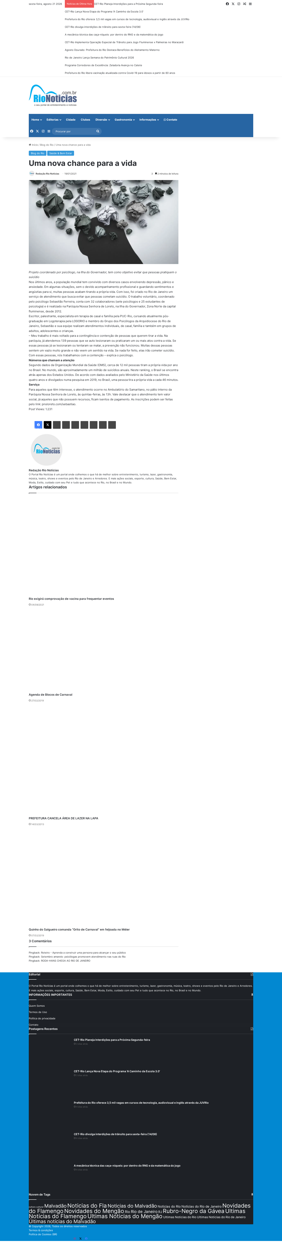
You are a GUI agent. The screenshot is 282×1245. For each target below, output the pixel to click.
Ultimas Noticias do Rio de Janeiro (221, 1217)
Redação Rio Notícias (47, 173)
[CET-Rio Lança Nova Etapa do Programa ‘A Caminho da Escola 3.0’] (50, 1083)
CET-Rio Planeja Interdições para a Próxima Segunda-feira (128, 3)
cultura (32, 1207)
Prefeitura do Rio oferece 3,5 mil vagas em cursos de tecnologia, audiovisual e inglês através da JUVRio (127, 19)
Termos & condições (41, 1230)
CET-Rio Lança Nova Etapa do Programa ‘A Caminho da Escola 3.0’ (104, 11)
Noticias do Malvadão (132, 1206)
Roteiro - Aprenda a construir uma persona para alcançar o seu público (83, 952)
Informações (147, 119)
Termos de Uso (38, 1012)
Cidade (70, 119)
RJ (160, 1212)
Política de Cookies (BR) (43, 1234)
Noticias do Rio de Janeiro (201, 1206)
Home (35, 119)
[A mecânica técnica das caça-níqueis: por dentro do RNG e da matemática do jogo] (50, 1178)
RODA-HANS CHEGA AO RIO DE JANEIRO (65, 960)
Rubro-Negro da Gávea (193, 1211)
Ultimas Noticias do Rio (179, 1217)
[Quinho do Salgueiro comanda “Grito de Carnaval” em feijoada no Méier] (103, 877)
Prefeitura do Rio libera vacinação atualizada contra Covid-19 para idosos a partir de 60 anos (120, 72)
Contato (171, 119)
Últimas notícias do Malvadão (62, 1221)
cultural (40, 1207)
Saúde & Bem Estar (60, 153)
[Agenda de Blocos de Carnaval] (103, 650)
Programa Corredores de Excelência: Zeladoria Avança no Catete (103, 65)
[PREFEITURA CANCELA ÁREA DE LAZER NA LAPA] (103, 760)
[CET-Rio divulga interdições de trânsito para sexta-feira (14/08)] (50, 1146)
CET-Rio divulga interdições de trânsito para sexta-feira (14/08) (103, 26)
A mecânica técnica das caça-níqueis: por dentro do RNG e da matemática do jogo (114, 34)
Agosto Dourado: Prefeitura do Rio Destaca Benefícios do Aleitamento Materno (112, 49)
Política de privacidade (42, 1018)
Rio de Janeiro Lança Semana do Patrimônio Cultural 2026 (99, 57)
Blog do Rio (47, 144)
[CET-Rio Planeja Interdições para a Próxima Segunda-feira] (50, 1052)
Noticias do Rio (169, 1206)
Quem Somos (37, 1005)
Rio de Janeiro (144, 1211)
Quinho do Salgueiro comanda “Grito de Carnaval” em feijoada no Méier (79, 929)
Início (34, 144)
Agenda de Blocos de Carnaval (50, 694)
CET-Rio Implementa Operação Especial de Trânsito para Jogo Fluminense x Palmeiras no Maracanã (124, 42)
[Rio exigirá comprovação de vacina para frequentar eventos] (103, 547)
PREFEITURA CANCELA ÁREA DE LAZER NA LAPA (63, 818)
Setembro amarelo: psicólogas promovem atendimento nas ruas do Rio (83, 956)
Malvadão (55, 1206)
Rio (127, 1212)
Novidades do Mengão (94, 1211)
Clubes (85, 119)
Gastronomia (123, 119)
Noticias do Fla (87, 1205)
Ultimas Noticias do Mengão (124, 1216)
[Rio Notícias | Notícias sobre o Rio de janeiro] (53, 95)
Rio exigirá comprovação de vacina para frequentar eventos (71, 599)
